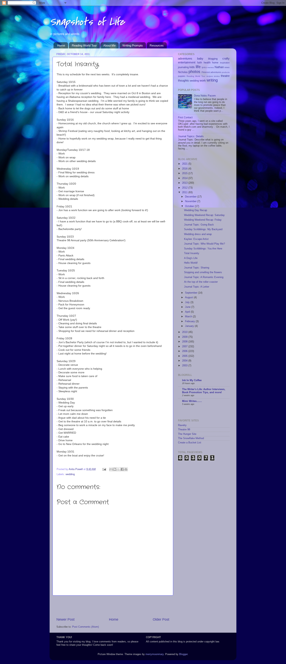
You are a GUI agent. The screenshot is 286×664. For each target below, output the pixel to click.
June (188, 307)
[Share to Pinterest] (126, 469)
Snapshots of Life (87, 22)
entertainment (186, 62)
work (203, 80)
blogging (213, 58)
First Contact (185, 117)
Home (61, 45)
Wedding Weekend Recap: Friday (203, 219)
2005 (185, 356)
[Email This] (111, 469)
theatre (225, 75)
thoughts (183, 80)
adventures (185, 58)
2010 (185, 332)
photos (194, 71)
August (189, 297)
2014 (185, 178)
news (227, 67)
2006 (185, 351)
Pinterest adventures (211, 72)
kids (192, 67)
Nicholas (183, 72)
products (226, 72)
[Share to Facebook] (122, 469)
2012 (185, 187)
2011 (185, 192)
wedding (70, 474)
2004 (185, 360)
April (188, 312)
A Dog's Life (190, 258)
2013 (185, 183)
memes (210, 67)
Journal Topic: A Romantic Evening (203, 277)
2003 (185, 365)
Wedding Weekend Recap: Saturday (204, 215)
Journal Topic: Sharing (196, 267)
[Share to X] (118, 469)
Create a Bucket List (189, 442)
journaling (183, 67)
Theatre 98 (184, 429)
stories (217, 76)
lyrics (204, 67)
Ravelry (182, 425)
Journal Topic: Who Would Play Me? (204, 243)
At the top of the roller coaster (201, 282)
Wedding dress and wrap (198, 234)
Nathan (219, 67)
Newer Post (65, 619)
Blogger (183, 654)
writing (212, 80)
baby (200, 58)
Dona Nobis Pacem (205, 95)
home (215, 62)
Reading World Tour (84, 45)
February (190, 321)
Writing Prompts (132, 45)
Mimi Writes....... (192, 401)
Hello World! (191, 262)
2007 (185, 346)
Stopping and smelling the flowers (203, 272)
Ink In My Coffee (192, 380)
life (198, 67)
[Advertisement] (113, 606)
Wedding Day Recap (195, 210)
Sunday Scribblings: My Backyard (203, 229)
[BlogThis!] (115, 469)
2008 (185, 341)
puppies (181, 76)
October (190, 206)
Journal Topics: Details (191, 136)
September (191, 292)
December (191, 196)
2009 (185, 337)
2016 (185, 168)
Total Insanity (191, 253)
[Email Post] (104, 469)
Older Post (161, 619)
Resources (157, 45)
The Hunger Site (187, 434)
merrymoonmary (155, 654)
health (207, 62)
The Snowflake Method (191, 438)
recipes (209, 76)
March (189, 316)
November (191, 201)
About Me (109, 45)
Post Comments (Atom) (85, 626)
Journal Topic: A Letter (196, 286)
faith (199, 62)
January (190, 326)
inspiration (225, 62)
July (187, 302)
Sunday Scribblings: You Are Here (203, 248)
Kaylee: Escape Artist (196, 239)
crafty (226, 58)
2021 (185, 163)
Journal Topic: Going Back (199, 224)
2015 (185, 173)
